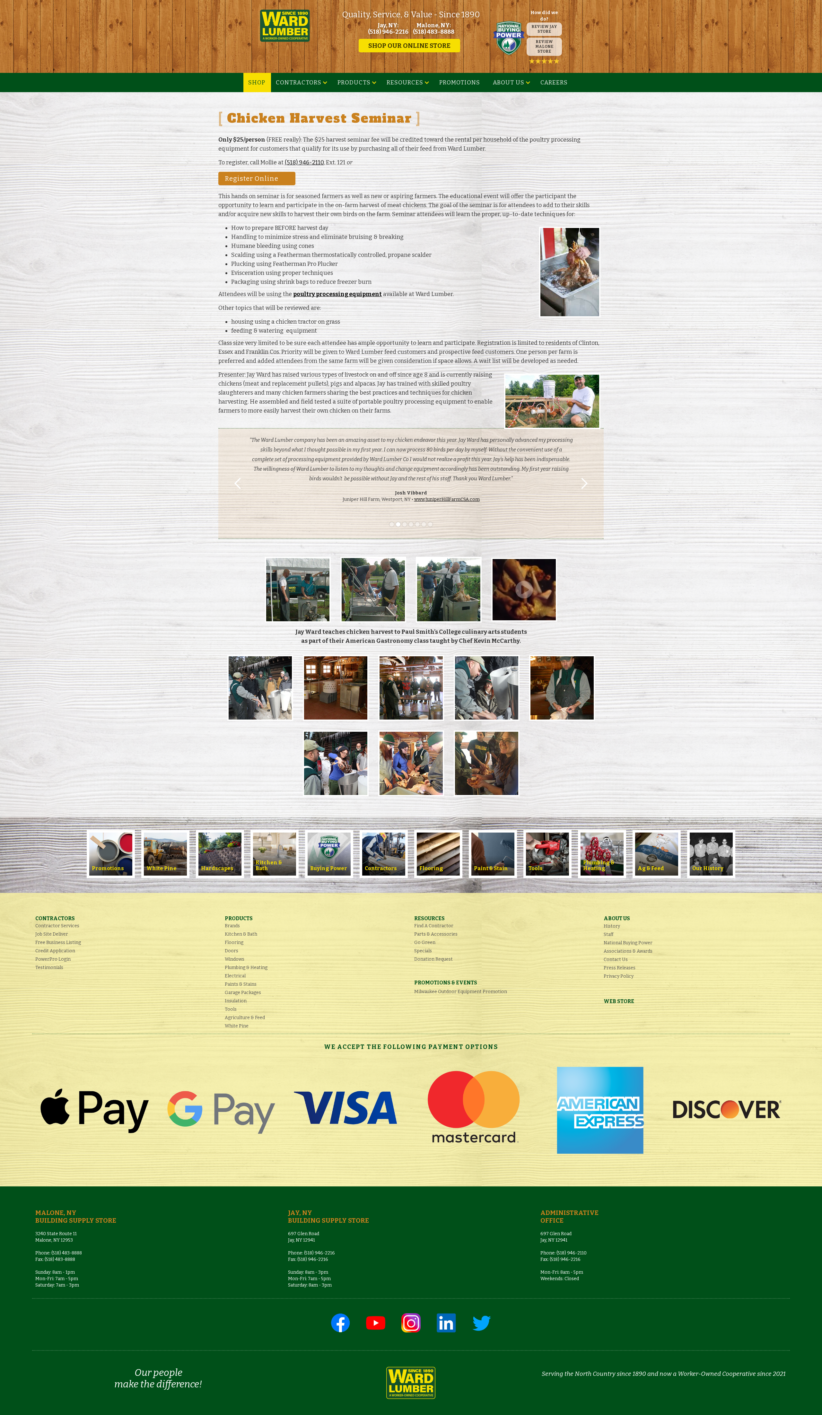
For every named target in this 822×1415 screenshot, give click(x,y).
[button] (302, 82)
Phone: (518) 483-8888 (58, 1253)
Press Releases (619, 968)
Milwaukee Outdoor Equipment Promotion (460, 991)
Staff (609, 934)
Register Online (251, 178)
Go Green (424, 942)
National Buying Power (628, 943)
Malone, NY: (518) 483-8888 (433, 28)
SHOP (256, 82)
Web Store (619, 1001)
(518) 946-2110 (304, 162)
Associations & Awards (628, 951)
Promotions (459, 82)
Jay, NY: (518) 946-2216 (388, 28)
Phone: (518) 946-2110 (563, 1253)
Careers (554, 82)
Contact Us (616, 959)
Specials (423, 951)
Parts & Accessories (436, 934)
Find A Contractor (433, 926)
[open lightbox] (298, 590)
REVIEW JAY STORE (544, 29)
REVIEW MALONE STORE (544, 46)
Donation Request (433, 959)
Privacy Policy (619, 976)
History (612, 926)
